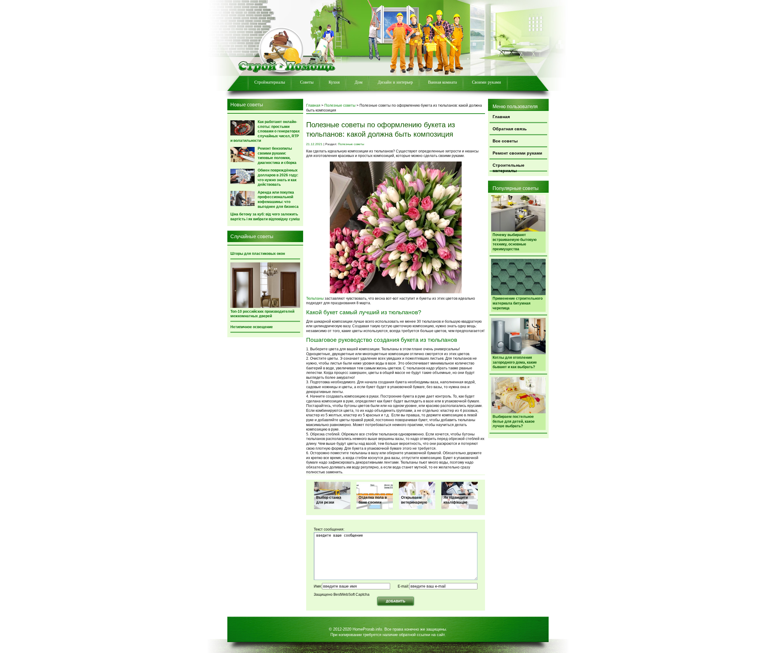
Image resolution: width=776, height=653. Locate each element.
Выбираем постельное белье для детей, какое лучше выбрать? (514, 421)
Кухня (334, 82)
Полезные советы (340, 105)
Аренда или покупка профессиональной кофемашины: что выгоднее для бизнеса (278, 199)
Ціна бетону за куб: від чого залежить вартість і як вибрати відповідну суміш (265, 216)
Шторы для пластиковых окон (257, 254)
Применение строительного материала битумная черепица (518, 303)
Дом (359, 82)
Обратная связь (510, 128)
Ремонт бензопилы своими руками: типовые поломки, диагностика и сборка (277, 155)
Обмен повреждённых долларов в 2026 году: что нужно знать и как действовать (278, 177)
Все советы (505, 140)
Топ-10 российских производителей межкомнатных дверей (262, 313)
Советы (306, 82)
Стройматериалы (269, 82)
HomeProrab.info (367, 629)
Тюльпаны (315, 298)
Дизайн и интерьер (395, 82)
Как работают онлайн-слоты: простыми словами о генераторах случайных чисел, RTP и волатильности (265, 131)
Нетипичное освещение (251, 327)
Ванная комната (442, 82)
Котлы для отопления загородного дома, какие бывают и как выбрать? (515, 362)
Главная (501, 116)
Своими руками (486, 82)
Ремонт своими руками (517, 153)
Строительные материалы (508, 167)
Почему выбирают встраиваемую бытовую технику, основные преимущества (515, 242)
